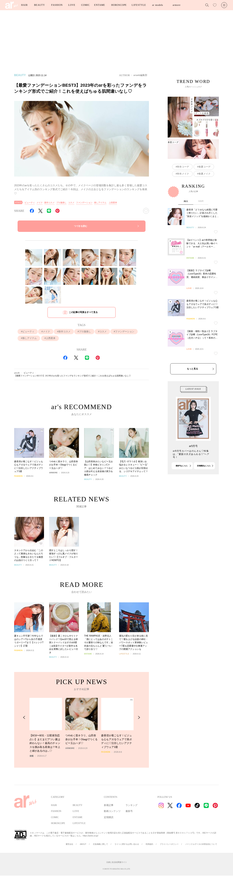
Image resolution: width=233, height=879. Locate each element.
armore (176, 5)
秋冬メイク (183, 173)
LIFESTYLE (139, 5)
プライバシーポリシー (169, 844)
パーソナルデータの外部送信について (201, 844)
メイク (40, 202)
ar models (157, 5)
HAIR (24, 5)
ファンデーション (84, 202)
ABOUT (83, 844)
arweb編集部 (140, 75)
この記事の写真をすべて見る (83, 312)
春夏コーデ (204, 166)
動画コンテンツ (112, 811)
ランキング (131, 805)
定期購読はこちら (204, 466)
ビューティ (30, 202)
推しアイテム (100, 202)
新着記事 (108, 805)
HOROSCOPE (119, 5)
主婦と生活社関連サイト (116, 862)
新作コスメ (49, 202)
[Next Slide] (139, 717)
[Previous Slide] (24, 717)
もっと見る (192, 368)
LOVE (71, 5)
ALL (186, 201)
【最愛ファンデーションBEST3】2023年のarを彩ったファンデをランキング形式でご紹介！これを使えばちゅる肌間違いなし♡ (72, 376)
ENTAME (99, 5)
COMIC (85, 5)
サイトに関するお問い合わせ (127, 844)
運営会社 (69, 844)
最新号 (129, 811)
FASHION (56, 5)
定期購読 (108, 817)
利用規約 (149, 844)
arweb (17, 373)
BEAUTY (39, 5)
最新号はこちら (182, 466)
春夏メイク (204, 173)
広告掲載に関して (100, 844)
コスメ (71, 202)
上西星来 (113, 202)
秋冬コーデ (183, 166)
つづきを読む (80, 226)
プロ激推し (61, 202)
